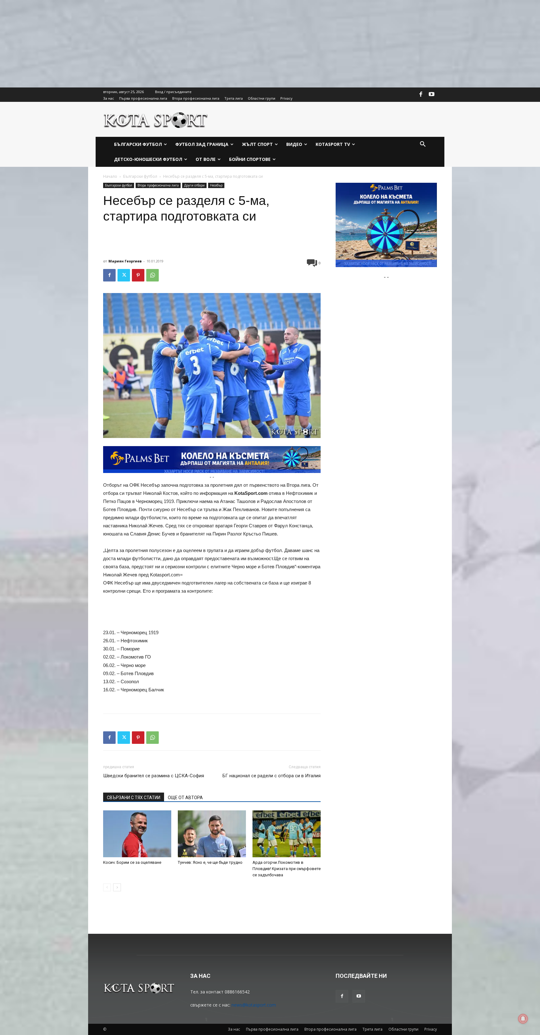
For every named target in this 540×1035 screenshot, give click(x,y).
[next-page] (117, 887)
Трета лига (372, 1029)
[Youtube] (431, 94)
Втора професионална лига (158, 185)
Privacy (430, 1029)
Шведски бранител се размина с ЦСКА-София (153, 776)
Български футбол (140, 176)
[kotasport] (155, 119)
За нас (234, 1029)
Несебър (216, 185)
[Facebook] (421, 94)
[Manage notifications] (523, 1019)
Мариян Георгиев (125, 261)
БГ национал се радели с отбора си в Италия (271, 776)
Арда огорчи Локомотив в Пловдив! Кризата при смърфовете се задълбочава (286, 868)
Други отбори (194, 185)
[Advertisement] (187, 43)
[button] (422, 144)
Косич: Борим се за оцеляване (132, 862)
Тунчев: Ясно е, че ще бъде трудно (210, 862)
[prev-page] (107, 887)
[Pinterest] (138, 275)
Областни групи (403, 1029)
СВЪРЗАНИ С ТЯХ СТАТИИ (133, 797)
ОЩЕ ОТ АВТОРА (185, 797)
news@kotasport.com (254, 1005)
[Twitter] (124, 275)
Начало (110, 176)
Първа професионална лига (272, 1029)
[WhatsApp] (152, 275)
